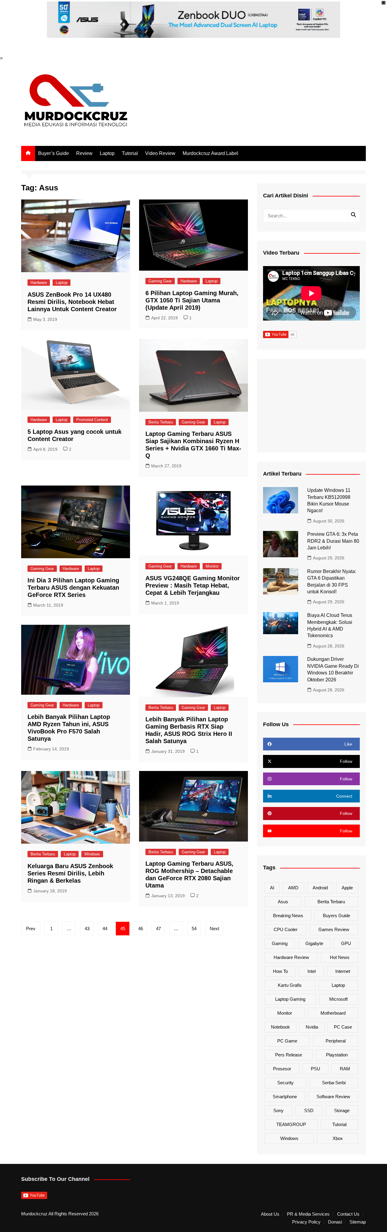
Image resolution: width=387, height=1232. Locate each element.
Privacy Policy (306, 1222)
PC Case (343, 1026)
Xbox (338, 1138)
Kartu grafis (290, 985)
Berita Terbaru (160, 422)
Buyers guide (336, 915)
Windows (92, 854)
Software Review (333, 1096)
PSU (315, 1068)
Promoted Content (92, 419)
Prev (30, 928)
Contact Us (348, 1214)
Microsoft (338, 999)
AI (272, 887)
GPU (346, 943)
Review (84, 153)
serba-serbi (334, 1082)
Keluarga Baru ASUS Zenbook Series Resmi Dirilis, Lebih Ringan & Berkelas (70, 873)
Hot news (340, 957)
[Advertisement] (311, 405)
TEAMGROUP (291, 1124)
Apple (347, 887)
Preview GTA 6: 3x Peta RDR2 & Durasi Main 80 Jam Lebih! (333, 541)
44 (104, 928)
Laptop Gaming (290, 999)
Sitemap (358, 1222)
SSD (309, 1110)
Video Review (160, 153)
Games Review (333, 929)
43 (87, 928)
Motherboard (333, 1013)
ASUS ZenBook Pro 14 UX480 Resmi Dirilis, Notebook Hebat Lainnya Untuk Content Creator (72, 301)
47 (158, 928)
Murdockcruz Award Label (210, 153)
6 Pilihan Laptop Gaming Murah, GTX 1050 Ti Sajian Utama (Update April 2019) (192, 300)
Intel (311, 971)
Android (320, 887)
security (285, 1082)
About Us (270, 1214)
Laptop (107, 153)
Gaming (280, 943)
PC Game (287, 1040)
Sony (278, 1110)
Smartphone (285, 1096)
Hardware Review (291, 957)
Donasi (335, 1222)
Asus (283, 901)
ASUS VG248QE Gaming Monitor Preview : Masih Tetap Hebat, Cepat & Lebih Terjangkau (192, 585)
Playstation (337, 1054)
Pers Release (288, 1054)
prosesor (282, 1068)
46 (140, 928)
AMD (293, 887)
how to (280, 971)
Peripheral (336, 1040)
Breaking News (288, 915)
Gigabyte (314, 943)
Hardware (39, 282)
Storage (342, 1110)
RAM (345, 1068)
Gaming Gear (160, 281)
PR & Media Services (308, 1214)
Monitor (212, 566)
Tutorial (130, 153)
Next (214, 928)
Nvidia (312, 1026)
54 (194, 928)
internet (342, 971)
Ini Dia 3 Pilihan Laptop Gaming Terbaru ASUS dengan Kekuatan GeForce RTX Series (73, 587)
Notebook (280, 1026)
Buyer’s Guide (53, 153)
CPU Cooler (286, 929)
